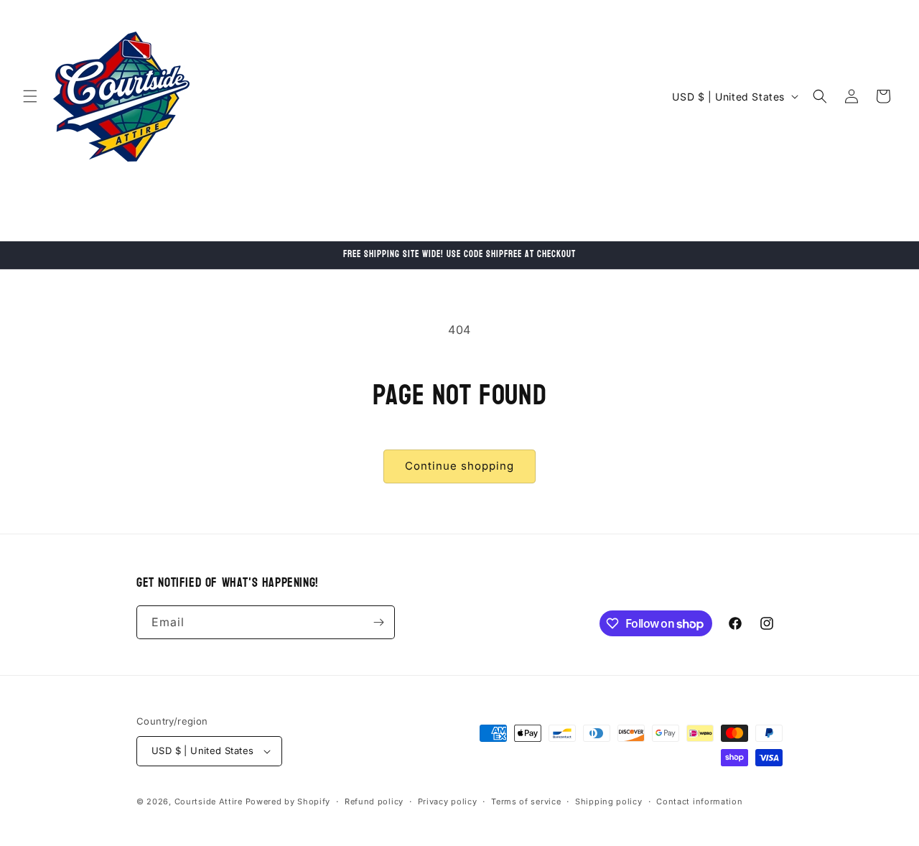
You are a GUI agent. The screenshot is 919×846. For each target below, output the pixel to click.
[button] (30, 96)
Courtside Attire (208, 801)
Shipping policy (609, 801)
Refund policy (374, 801)
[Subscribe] (378, 622)
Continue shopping (459, 466)
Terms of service (526, 801)
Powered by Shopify (288, 801)
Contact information (699, 801)
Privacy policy (447, 801)
